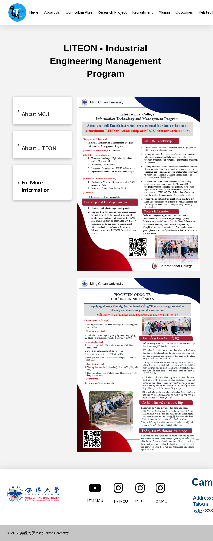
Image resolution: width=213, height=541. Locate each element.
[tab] (42, 110)
